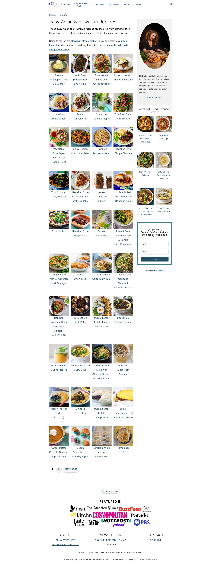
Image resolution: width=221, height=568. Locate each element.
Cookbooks (114, 5)
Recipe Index (98, 5)
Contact (137, 5)
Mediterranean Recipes (80, 4)
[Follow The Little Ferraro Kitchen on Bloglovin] (154, 271)
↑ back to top (110, 491)
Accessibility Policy (65, 544)
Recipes (63, 15)
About (127, 5)
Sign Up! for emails (107, 540)
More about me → (154, 97)
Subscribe (155, 259)
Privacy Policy (65, 540)
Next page (71, 469)
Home (52, 15)
